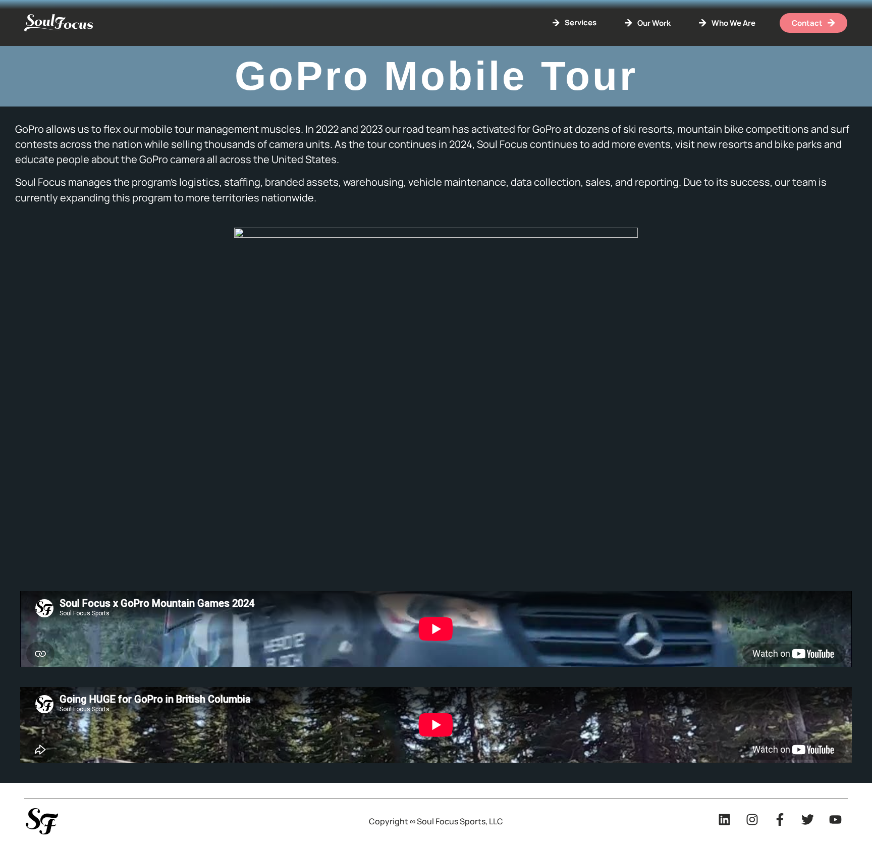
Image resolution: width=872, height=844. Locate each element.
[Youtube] (835, 819)
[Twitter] (807, 819)
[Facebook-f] (779, 819)
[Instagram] (752, 819)
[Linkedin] (724, 819)
